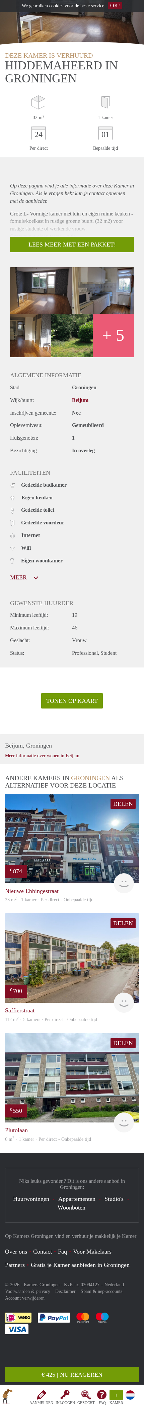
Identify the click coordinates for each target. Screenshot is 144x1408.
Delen (123, 804)
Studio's (114, 1199)
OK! (115, 5)
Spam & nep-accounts (101, 1291)
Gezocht (86, 1403)
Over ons (16, 1251)
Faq (62, 1251)
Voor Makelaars (92, 1251)
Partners (15, 1265)
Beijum (80, 400)
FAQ (102, 1403)
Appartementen (76, 1199)
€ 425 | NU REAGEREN (72, 1374)
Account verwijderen (25, 1298)
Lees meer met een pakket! (72, 244)
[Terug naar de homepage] (7, 1397)
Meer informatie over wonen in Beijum (42, 755)
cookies (56, 5)
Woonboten (71, 1207)
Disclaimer (65, 1291)
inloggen (65, 1403)
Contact (42, 1251)
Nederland (114, 1284)
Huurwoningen (31, 1199)
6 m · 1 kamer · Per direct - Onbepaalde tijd (48, 1139)
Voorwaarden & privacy (27, 1291)
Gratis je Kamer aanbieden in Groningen (80, 1265)
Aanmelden (41, 1403)
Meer (19, 577)
